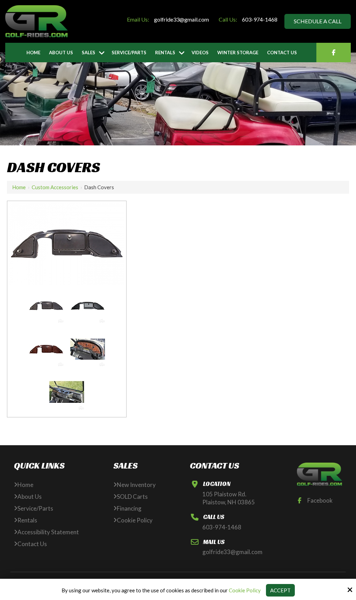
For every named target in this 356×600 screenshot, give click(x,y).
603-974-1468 (259, 19)
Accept (280, 590)
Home (19, 187)
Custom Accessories (55, 187)
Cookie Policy (245, 590)
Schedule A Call (317, 21)
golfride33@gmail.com (181, 19)
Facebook (320, 500)
